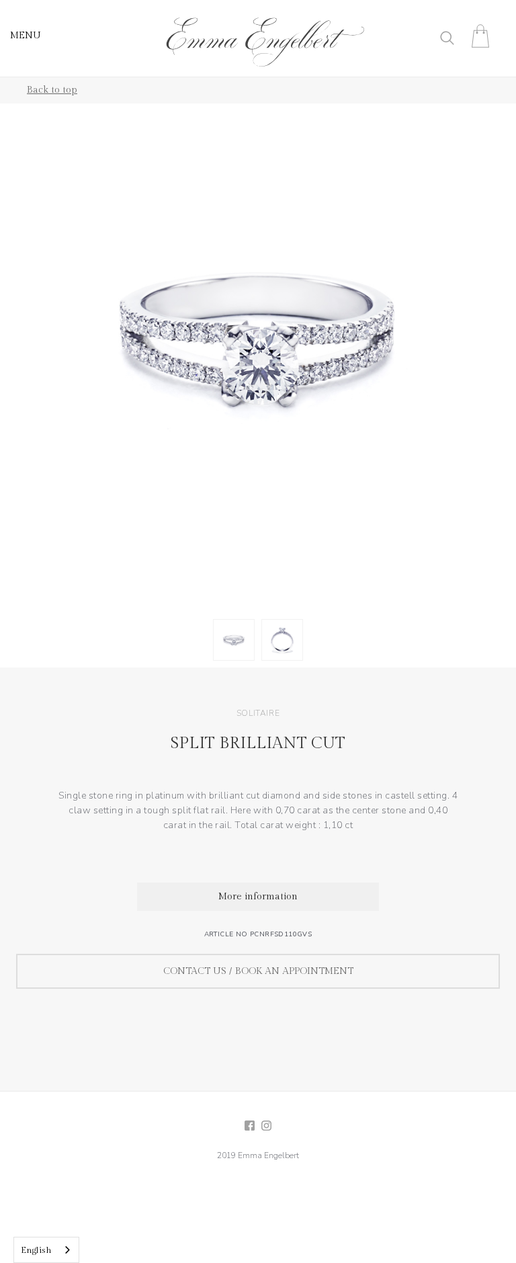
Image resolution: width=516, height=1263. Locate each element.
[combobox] (46, 1250)
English (36, 1250)
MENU (25, 35)
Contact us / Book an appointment (258, 971)
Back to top (52, 90)
